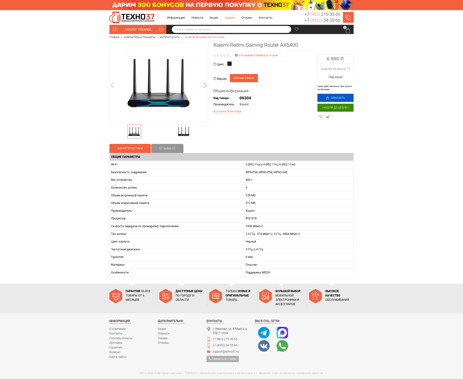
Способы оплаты (120, 338)
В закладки (320, 116)
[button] (176, 17)
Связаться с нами (224, 359)
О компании (117, 328)
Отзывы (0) (167, 148)
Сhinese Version (244, 78)
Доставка (115, 342)
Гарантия (115, 347)
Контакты (116, 333)
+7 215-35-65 (322, 14)
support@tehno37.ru (226, 351)
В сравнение (327, 116)
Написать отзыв (267, 55)
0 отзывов (246, 55)
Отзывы (163, 342)
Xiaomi (244, 104)
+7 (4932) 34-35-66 (225, 345)
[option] (159, 82)
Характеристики (130, 148)
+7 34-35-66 (322, 20)
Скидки (162, 338)
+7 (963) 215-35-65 (225, 339)
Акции (162, 328)
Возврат (115, 352)
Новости (163, 333)
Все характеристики (227, 111)
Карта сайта (117, 357)
